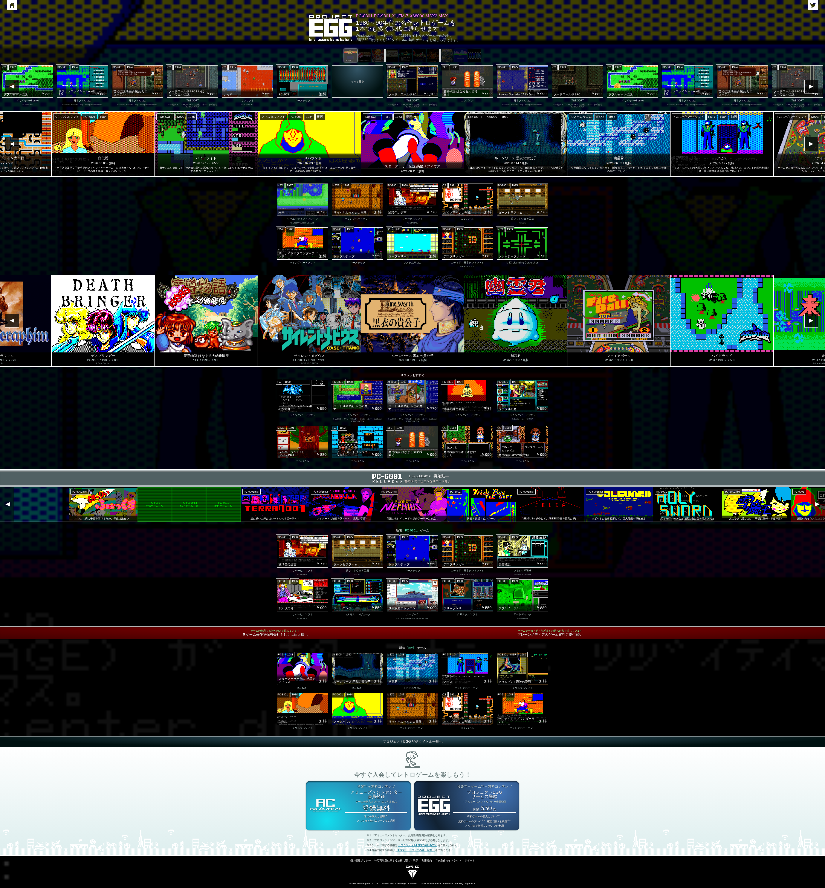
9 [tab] (460, 55)
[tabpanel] (412, 87)
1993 (563, 67)
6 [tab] (419, 55)
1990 (504, 116)
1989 (460, 229)
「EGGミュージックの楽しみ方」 (415, 850)
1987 (290, 185)
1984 (75, 67)
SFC (445, 67)
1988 (611, 116)
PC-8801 (62, 67)
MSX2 (600, 116)
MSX (180, 116)
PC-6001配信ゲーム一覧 (17, 504)
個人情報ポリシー (360, 860)
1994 (130, 67)
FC (279, 381)
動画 (320, 116)
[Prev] (12, 86)
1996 (454, 67)
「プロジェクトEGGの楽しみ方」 (417, 845)
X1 (389, 229)
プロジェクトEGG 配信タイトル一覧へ (413, 741)
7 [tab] (433, 55)
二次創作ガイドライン (448, 860)
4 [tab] (391, 55)
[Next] (811, 86)
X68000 (492, 116)
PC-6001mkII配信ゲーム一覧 (52, 504)
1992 (13, 67)
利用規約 (427, 860)
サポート (469, 860)
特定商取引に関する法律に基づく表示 (396, 860)
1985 (233, 67)
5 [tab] (405, 55)
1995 (515, 67)
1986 (295, 67)
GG (444, 427)
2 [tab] (364, 55)
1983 (398, 116)
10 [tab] (474, 55)
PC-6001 (296, 116)
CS (4, 67)
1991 (453, 185)
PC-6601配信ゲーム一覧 (86, 504)
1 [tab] (350, 55)
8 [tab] (446, 55)
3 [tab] (378, 55)
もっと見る (357, 81)
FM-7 (387, 116)
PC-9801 (117, 67)
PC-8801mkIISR (506, 654)
